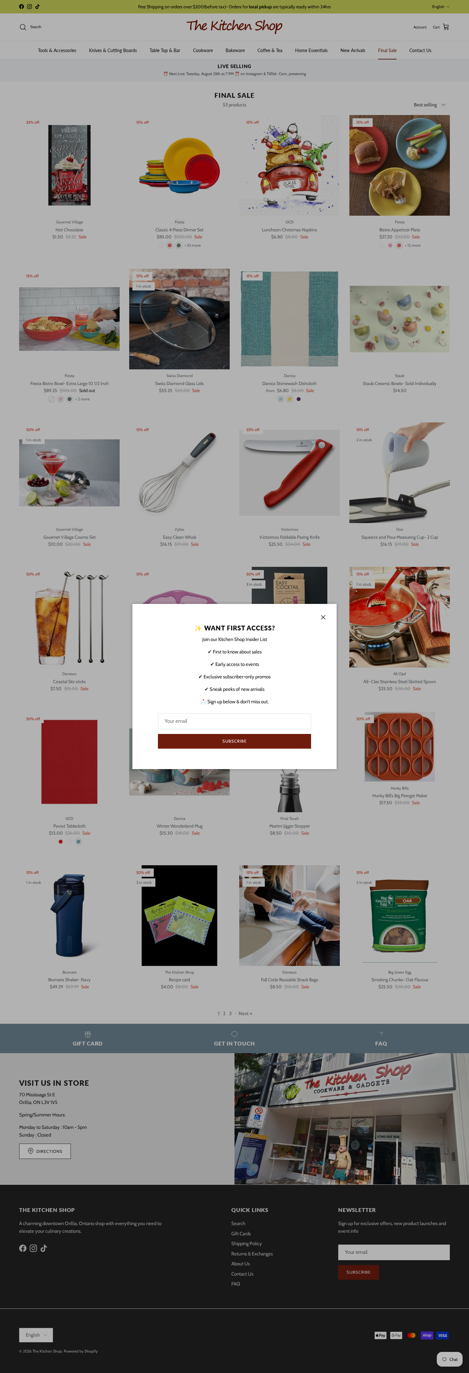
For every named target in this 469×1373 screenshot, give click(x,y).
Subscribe (234, 741)
